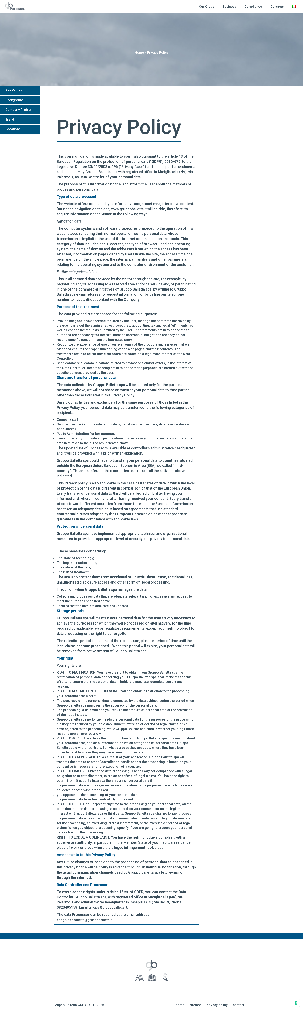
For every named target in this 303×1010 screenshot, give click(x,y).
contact (238, 1005)
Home (139, 52)
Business (229, 6)
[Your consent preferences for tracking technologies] (296, 1003)
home (180, 1005)
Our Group (206, 6)
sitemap (195, 1005)
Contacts (277, 6)
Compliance (253, 6)
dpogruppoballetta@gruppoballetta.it (84, 920)
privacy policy (217, 1005)
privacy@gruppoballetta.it (107, 907)
